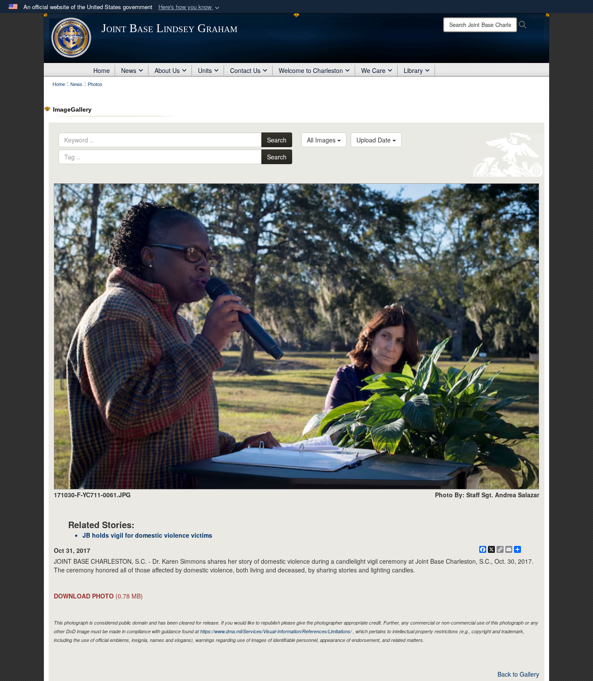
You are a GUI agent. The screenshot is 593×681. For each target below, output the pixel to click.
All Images (322, 140)
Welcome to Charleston (311, 70)
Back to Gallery (518, 674)
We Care (373, 70)
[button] (189, 7)
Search (277, 140)
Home (101, 70)
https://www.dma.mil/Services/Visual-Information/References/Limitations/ (276, 631)
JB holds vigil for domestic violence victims (147, 535)
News (128, 70)
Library (413, 70)
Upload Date (374, 140)
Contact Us (245, 70)
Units (205, 70)
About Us (167, 70)
